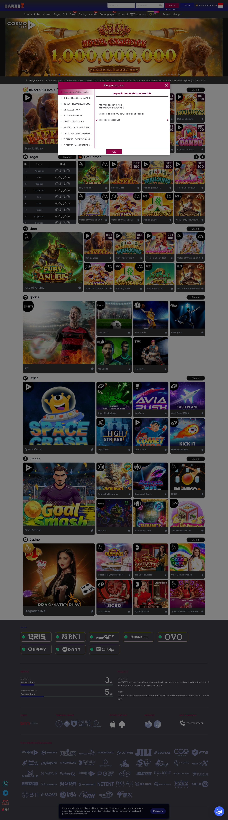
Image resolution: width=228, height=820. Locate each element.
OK (114, 151)
